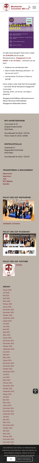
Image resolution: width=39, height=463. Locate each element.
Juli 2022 (6, 397)
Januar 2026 (7, 307)
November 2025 (8, 312)
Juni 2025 (6, 326)
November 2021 (8, 411)
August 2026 (7, 290)
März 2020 (6, 433)
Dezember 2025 (8, 309)
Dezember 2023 (8, 363)
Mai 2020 (6, 431)
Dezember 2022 (8, 386)
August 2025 (7, 321)
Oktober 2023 (7, 369)
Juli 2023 (6, 374)
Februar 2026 (7, 304)
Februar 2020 (7, 436)
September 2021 (8, 414)
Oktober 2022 (7, 388)
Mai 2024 (6, 355)
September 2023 (8, 371)
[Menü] (33, 7)
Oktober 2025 (7, 315)
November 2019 (8, 442)
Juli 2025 (6, 324)
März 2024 (6, 357)
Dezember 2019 (8, 439)
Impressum (7, 176)
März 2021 (6, 422)
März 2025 (6, 335)
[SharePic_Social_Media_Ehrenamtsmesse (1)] (21, 32)
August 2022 (7, 394)
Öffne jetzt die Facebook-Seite (15, 245)
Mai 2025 (6, 329)
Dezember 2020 (8, 425)
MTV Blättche (8, 181)
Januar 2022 (7, 405)
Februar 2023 (7, 383)
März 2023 (6, 380)
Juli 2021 (6, 417)
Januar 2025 (7, 338)
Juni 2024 (6, 352)
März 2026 (6, 301)
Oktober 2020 (7, 428)
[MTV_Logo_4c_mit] (16, 7)
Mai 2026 (6, 295)
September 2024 (8, 349)
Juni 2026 (6, 293)
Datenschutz (7, 173)
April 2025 (6, 332)
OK (11, 459)
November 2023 (8, 366)
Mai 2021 (6, 419)
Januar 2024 (7, 360)
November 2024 (8, 343)
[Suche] (28, 7)
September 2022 (8, 391)
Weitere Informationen (24, 459)
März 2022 (6, 402)
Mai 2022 (6, 400)
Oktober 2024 (7, 346)
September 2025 (8, 318)
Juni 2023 (6, 377)
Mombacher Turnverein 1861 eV (23, 236)
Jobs (4, 179)
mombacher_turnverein (11, 223)
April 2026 (6, 298)
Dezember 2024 (8, 340)
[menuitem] (28, 7)
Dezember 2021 (8, 408)
